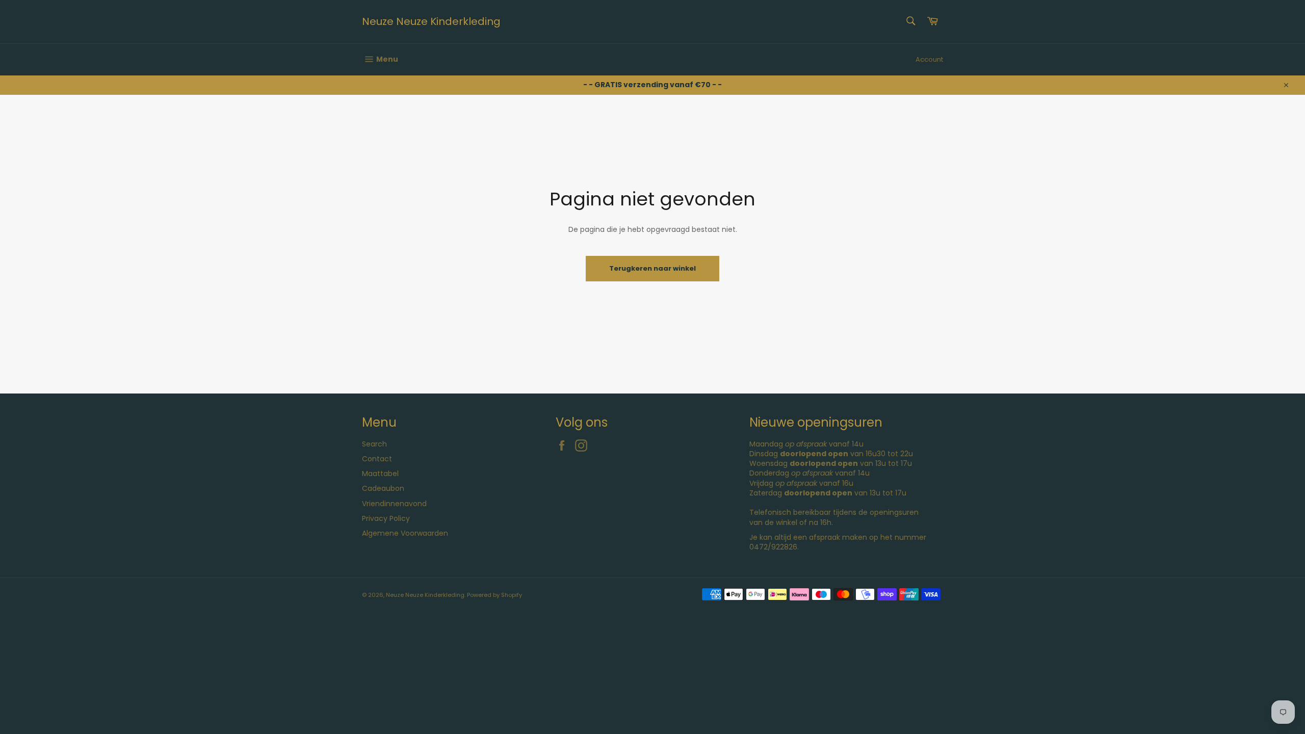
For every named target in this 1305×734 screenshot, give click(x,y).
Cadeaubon (383, 488)
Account (929, 59)
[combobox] (910, 21)
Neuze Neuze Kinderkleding (431, 22)
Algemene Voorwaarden (405, 533)
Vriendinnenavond (394, 504)
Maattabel (380, 473)
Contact (377, 459)
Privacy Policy (386, 518)
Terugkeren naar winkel (652, 268)
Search (374, 444)
